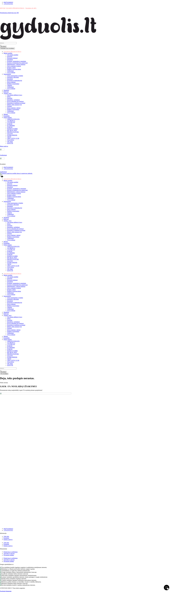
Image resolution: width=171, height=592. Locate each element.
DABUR (9, 251)
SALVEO (10, 261)
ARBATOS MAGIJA (13, 246)
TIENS (9, 264)
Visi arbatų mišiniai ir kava (14, 222)
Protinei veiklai (11, 195)
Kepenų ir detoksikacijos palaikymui (17, 190)
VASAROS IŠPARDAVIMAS (12, 179)
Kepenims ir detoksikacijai (14, 208)
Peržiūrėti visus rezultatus (7, 48)
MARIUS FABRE (12, 256)
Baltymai (6, 219)
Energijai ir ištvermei (13, 204)
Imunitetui (10, 187)
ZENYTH (10, 270)
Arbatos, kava (7, 220)
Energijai (9, 184)
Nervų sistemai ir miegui (14, 193)
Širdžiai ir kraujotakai (13, 211)
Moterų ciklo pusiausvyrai (14, 232)
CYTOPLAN (11, 249)
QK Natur (10, 269)
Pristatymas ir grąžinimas (11, 552)
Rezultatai (3, 46)
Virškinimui (10, 198)
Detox (9, 224)
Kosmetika (7, 243)
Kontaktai (6, 538)
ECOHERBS (11, 253)
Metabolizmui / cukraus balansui (16, 192)
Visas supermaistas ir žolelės (15, 203)
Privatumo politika (9, 555)
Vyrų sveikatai (11, 200)
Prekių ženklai (8, 245)
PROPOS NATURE (13, 259)
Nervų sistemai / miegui (13, 235)
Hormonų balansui (12, 185)
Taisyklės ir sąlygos (9, 553)
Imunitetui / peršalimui (13, 227)
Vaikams (9, 212)
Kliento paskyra (8, 539)
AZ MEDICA (11, 248)
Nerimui (9, 233)
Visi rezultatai (4, 373)
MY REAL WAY (12, 257)
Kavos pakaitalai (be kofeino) (15, 229)
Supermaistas (7, 201)
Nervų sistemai (11, 209)
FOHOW (9, 254)
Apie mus (6, 536)
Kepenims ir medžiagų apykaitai (16, 230)
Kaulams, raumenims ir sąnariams (16, 188)
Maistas (6, 241)
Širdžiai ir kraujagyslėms (14, 196)
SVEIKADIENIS (12, 262)
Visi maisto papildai (12, 182)
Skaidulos (6, 217)
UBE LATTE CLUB (13, 265)
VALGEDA (10, 267)
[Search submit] (0, 45)
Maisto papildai (8, 180)
